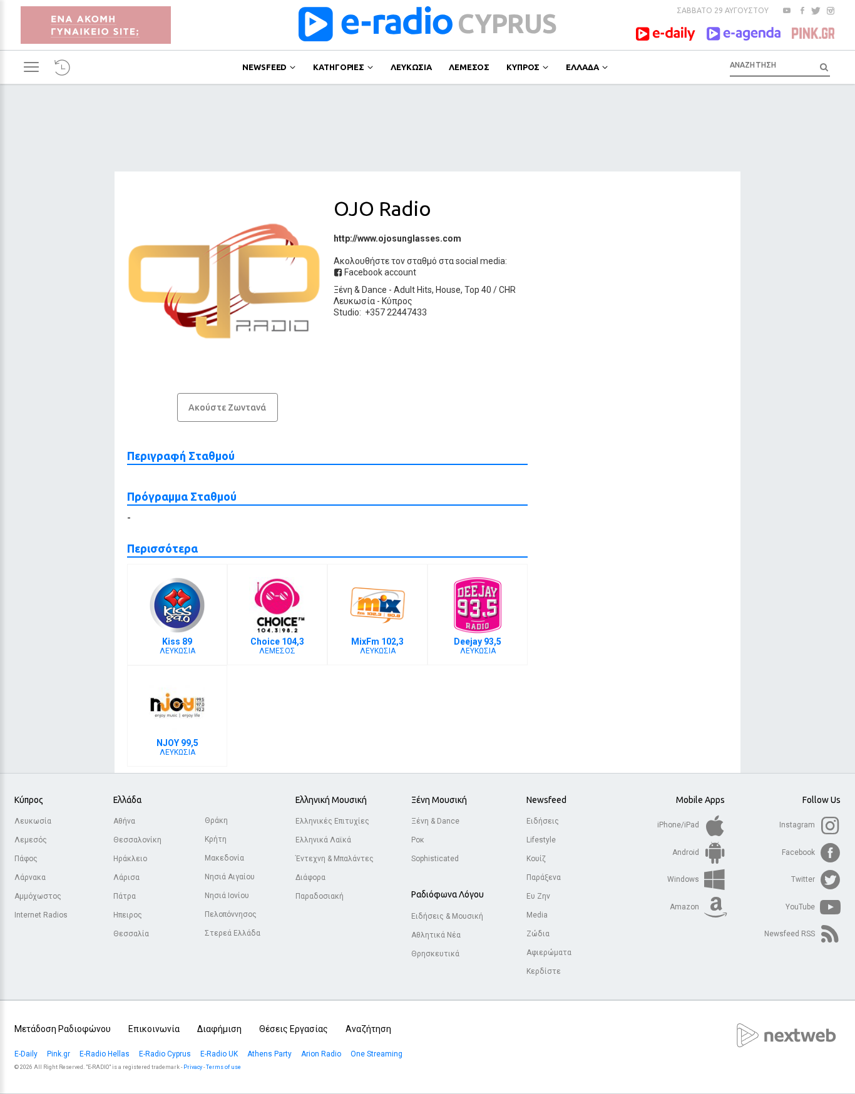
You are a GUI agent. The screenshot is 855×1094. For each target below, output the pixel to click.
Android (686, 852)
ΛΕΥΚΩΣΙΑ (411, 67)
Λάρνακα (30, 877)
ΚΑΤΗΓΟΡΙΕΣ (338, 67)
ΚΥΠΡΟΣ (523, 67)
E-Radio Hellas (105, 1054)
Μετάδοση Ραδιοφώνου (62, 1029)
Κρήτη (216, 839)
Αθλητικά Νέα (436, 935)
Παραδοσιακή (319, 896)
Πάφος (26, 858)
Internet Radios (41, 915)
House (448, 290)
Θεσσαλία (131, 933)
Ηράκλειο (130, 858)
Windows (684, 879)
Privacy (192, 1067)
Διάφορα (310, 877)
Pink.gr (59, 1054)
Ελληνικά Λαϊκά (323, 840)
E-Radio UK (220, 1054)
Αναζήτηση (368, 1029)
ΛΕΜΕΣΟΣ (469, 67)
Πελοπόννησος (231, 914)
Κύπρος (397, 301)
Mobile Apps (700, 800)
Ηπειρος (127, 915)
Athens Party (270, 1054)
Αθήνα (124, 821)
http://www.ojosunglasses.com (397, 238)
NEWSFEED (264, 67)
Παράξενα (543, 877)
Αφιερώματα (548, 952)
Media (537, 915)
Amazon (685, 906)
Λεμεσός (30, 840)
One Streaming (377, 1054)
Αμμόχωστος (37, 896)
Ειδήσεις (542, 821)
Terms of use (223, 1067)
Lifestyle (541, 840)
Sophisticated (435, 858)
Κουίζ (536, 858)
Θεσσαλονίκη (137, 840)
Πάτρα (124, 896)
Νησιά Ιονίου (227, 895)
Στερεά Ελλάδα (232, 933)
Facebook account (379, 272)
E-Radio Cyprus (166, 1054)
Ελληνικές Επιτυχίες (332, 821)
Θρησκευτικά (435, 953)
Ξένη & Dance (360, 290)
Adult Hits (413, 290)
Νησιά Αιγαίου (230, 876)
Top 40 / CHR (490, 290)
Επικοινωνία (154, 1029)
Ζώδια (538, 933)
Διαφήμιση (219, 1029)
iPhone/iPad (679, 824)
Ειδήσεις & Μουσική (447, 916)
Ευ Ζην (538, 896)
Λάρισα (126, 877)
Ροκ (417, 840)
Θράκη (216, 820)
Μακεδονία (224, 858)
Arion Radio (322, 1054)
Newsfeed (546, 800)
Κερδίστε (543, 971)
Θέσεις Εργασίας (293, 1029)
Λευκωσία (354, 301)
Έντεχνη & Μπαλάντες (334, 858)
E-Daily (26, 1054)
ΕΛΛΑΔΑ (582, 67)
